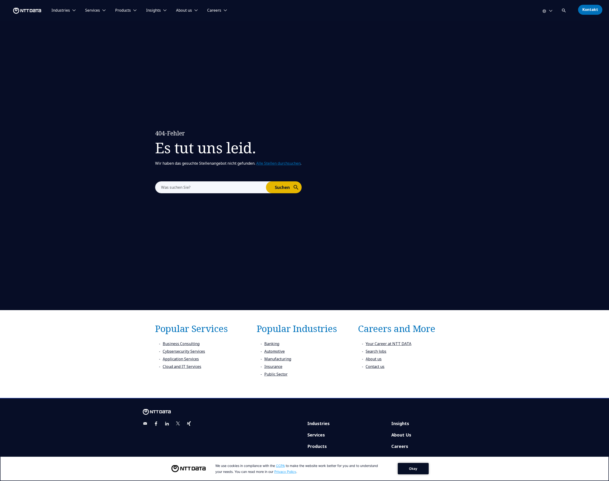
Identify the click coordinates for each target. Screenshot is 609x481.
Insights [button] (153, 10)
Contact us (375, 366)
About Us (401, 435)
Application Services (181, 359)
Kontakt (590, 9)
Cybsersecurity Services (184, 351)
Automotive (274, 351)
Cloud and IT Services (182, 366)
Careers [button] (214, 10)
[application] (304, 468)
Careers (399, 446)
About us (374, 359)
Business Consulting (181, 343)
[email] (145, 424)
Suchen (282, 187)
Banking (271, 343)
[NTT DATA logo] (21, 10)
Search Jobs (376, 351)
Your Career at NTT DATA (388, 343)
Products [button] (123, 10)
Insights (400, 423)
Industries (318, 423)
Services (316, 435)
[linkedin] (167, 424)
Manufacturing (277, 359)
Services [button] (92, 10)
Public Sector (276, 374)
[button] (564, 9)
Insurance (273, 366)
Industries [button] (60, 10)
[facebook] (156, 424)
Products (317, 446)
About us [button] (184, 10)
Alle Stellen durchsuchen (278, 163)
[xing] (189, 424)
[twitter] (178, 424)
